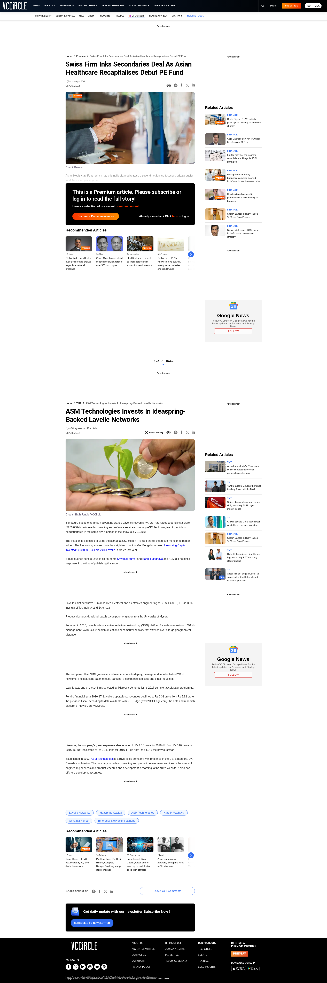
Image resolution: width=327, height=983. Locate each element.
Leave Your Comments (167, 891)
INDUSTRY (105, 16)
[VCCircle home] (15, 6)
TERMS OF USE (173, 943)
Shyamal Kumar (126, 558)
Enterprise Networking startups (116, 820)
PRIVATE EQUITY (43, 16)
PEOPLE (120, 16)
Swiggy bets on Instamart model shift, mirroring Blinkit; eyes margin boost (243, 505)
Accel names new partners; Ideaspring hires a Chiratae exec (171, 863)
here (175, 216)
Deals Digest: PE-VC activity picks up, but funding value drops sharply (244, 122)
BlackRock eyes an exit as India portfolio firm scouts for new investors (139, 262)
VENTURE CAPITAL (65, 16)
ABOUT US (137, 943)
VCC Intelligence (139, 5)
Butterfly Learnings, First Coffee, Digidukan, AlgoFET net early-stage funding (243, 557)
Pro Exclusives (88, 5)
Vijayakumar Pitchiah (84, 428)
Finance (81, 56)
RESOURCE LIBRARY (176, 961)
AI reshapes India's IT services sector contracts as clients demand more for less (243, 469)
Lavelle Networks (79, 812)
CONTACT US (139, 955)
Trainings (65, 5)
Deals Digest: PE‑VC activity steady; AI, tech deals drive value (77, 863)
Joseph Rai (78, 81)
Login (273, 6)
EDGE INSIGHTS (207, 967)
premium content (127, 206)
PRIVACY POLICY (141, 967)
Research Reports (113, 5)
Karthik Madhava (152, 558)
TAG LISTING (172, 955)
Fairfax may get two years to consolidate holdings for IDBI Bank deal (242, 158)
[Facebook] (181, 85)
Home (69, 56)
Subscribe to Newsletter (92, 923)
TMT (78, 403)
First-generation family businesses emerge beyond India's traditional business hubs (243, 178)
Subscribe (291, 6)
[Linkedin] (193, 85)
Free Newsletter (164, 5)
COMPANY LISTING (175, 949)
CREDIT (92, 16)
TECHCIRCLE (205, 949)
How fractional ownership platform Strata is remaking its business (242, 197)
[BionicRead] (168, 85)
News (36, 5)
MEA (317, 6)
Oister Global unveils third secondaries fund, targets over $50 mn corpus (109, 262)
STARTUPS (177, 16)
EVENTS (202, 955)
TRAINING (203, 961)
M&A (81, 16)
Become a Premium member (95, 216)
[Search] (263, 6)
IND (308, 6)
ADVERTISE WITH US (143, 949)
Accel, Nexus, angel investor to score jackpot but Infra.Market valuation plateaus (243, 577)
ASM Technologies (102, 758)
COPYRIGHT (138, 961)
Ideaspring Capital (111, 812)
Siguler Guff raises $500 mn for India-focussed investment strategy (243, 233)
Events (48, 5)
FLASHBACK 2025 (158, 16)
